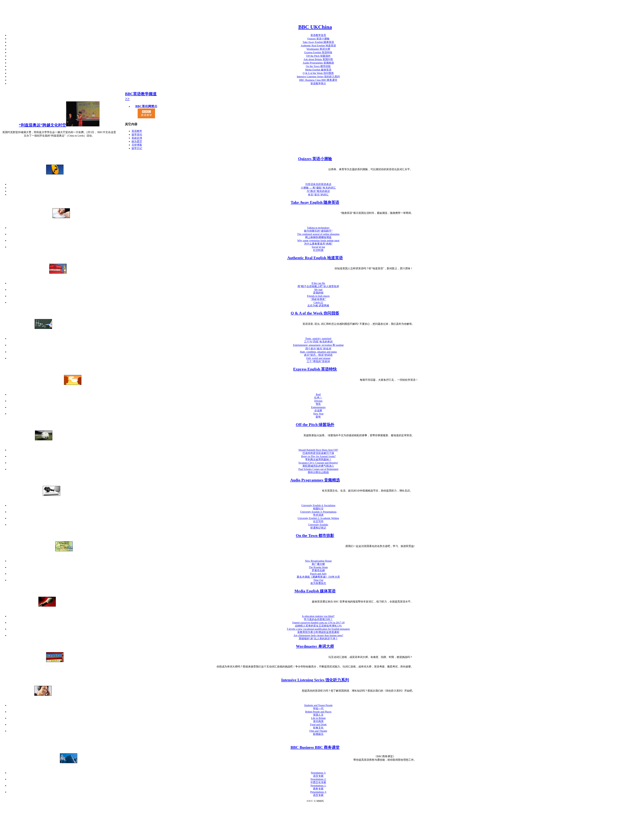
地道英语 (318, 45)
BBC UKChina (315, 27)
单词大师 (318, 49)
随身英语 (318, 42)
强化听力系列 (318, 76)
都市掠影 (318, 66)
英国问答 (318, 59)
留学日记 (137, 148)
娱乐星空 (137, 141)
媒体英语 (318, 69)
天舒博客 (137, 144)
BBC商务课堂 (318, 80)
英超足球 (137, 138)
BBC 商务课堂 (315, 747)
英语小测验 (318, 38)
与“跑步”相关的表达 (318, 191)
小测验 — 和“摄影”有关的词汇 (318, 187)
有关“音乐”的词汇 (318, 194)
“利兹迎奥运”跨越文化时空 (42, 125)
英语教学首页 (318, 35)
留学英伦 (137, 134)
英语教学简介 (318, 83)
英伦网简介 (146, 106)
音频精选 (318, 62)
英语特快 (318, 52)
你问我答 (318, 73)
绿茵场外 (318, 55)
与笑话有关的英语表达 (318, 184)
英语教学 (137, 131)
